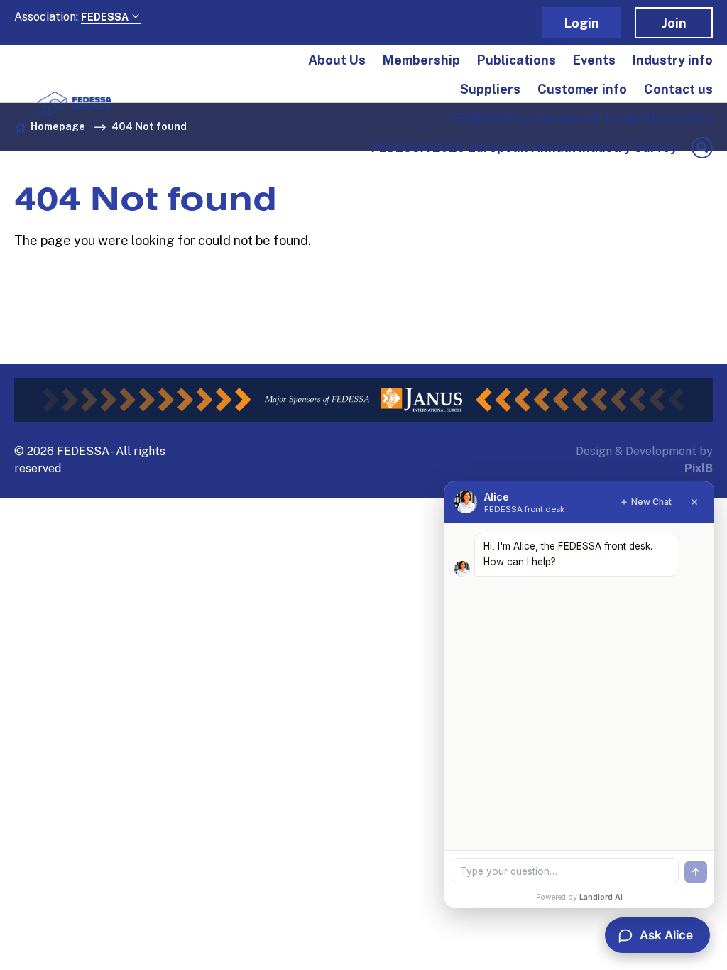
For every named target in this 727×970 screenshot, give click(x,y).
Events (594, 60)
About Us (337, 60)
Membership (421, 60)
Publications (516, 60)
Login (581, 23)
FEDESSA (106, 17)
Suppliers (490, 89)
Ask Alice (666, 935)
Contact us (678, 89)
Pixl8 (698, 468)
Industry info (673, 60)
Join (674, 23)
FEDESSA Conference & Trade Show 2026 (582, 118)
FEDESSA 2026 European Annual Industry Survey (524, 147)
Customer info (582, 89)
